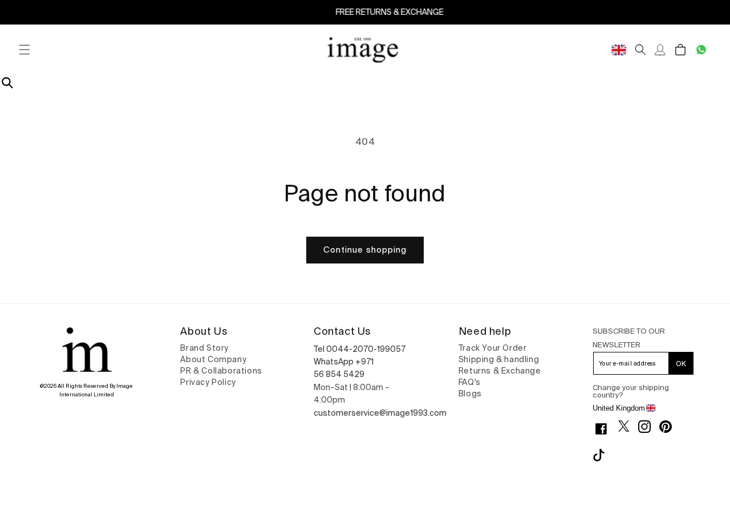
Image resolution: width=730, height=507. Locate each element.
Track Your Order (493, 347)
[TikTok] (603, 455)
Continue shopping (365, 249)
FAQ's (470, 382)
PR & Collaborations (221, 370)
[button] (24, 50)
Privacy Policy (208, 382)
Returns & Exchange (500, 370)
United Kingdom (619, 408)
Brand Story (204, 347)
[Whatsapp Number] (701, 50)
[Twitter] (628, 426)
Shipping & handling (499, 359)
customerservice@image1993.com (380, 412)
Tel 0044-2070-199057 (359, 349)
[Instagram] (648, 427)
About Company (213, 359)
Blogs (470, 393)
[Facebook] (605, 429)
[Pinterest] (669, 427)
